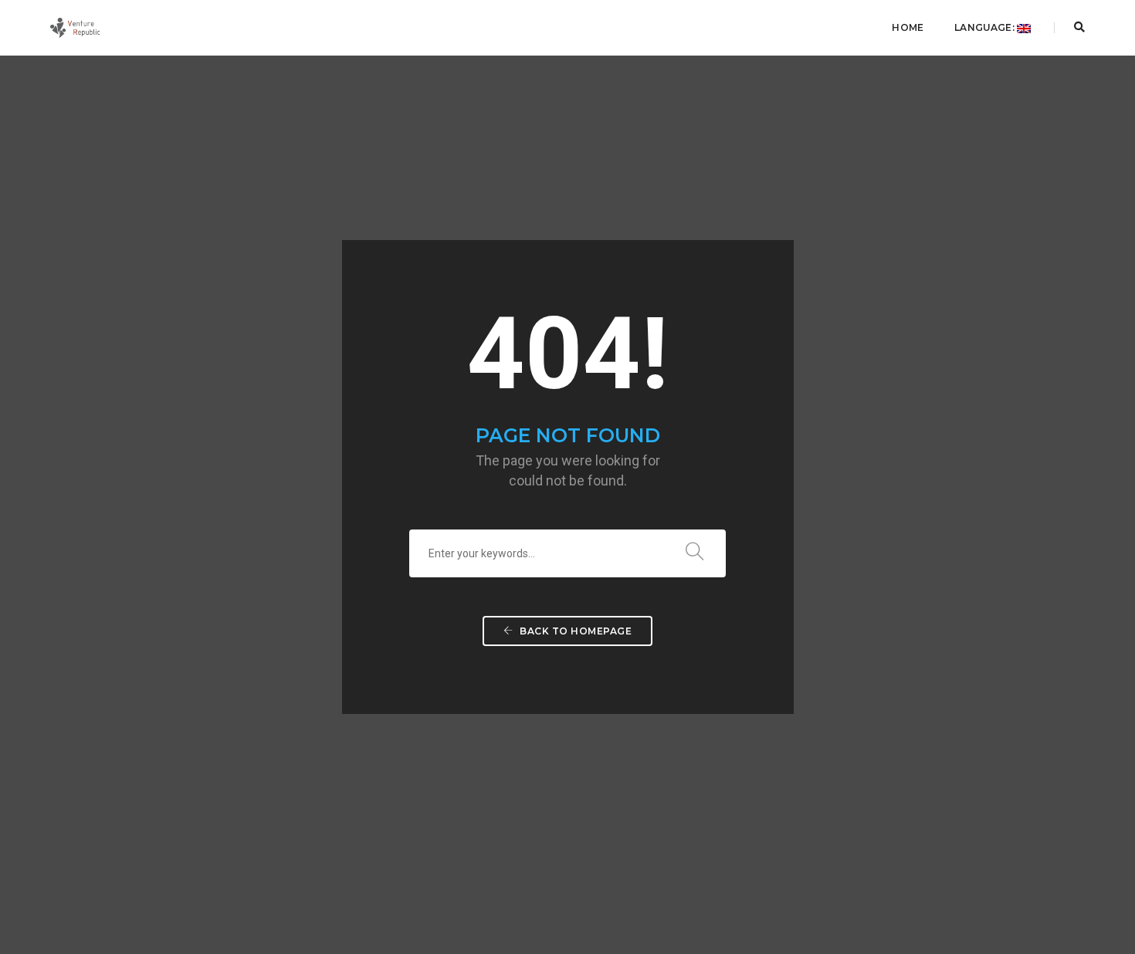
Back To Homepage (574, 631)
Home (907, 27)
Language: (985, 27)
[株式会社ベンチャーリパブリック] (75, 27)
